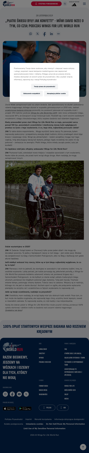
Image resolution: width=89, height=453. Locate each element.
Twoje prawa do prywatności (44, 86)
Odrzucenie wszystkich (31, 93)
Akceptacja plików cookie (56, 93)
